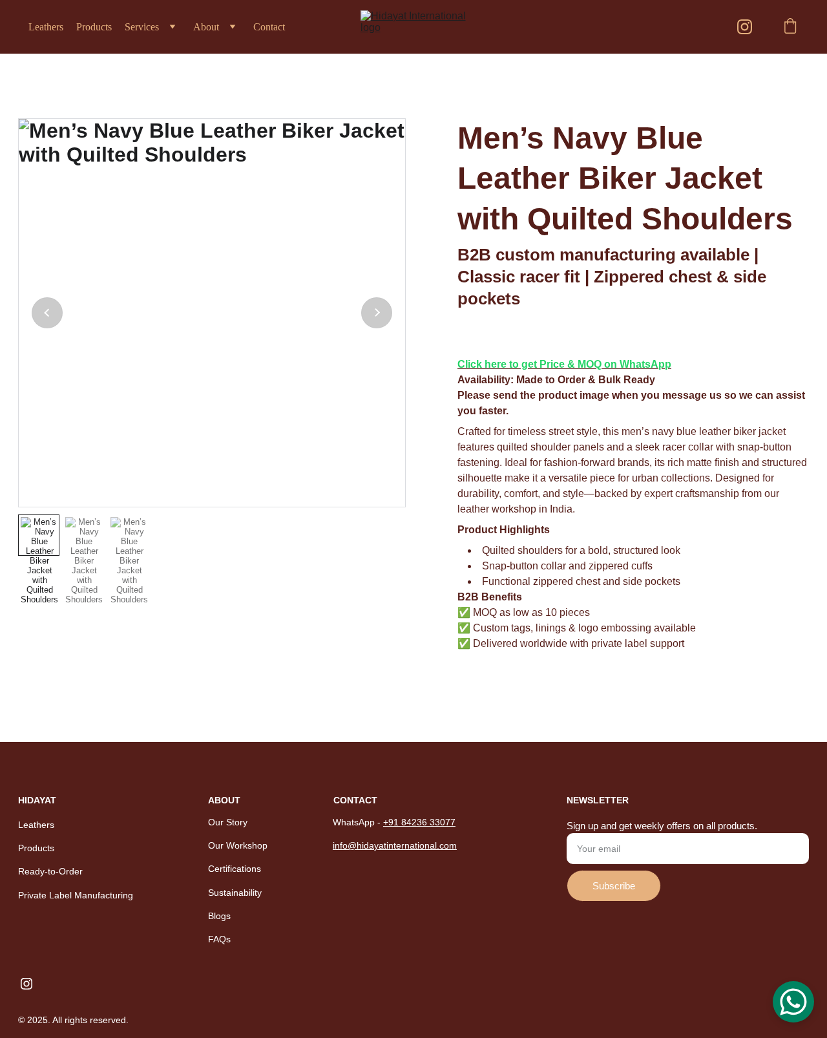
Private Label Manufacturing (75, 895)
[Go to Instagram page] (744, 26)
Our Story (227, 822)
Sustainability (235, 892)
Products (94, 26)
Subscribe (613, 885)
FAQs (219, 939)
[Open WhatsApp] (793, 1001)
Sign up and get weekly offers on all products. (662, 825)
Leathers (45, 26)
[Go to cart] (790, 27)
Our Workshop (237, 845)
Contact (269, 26)
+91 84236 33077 (419, 822)
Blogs (219, 916)
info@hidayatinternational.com (395, 845)
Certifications (234, 868)
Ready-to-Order (50, 871)
